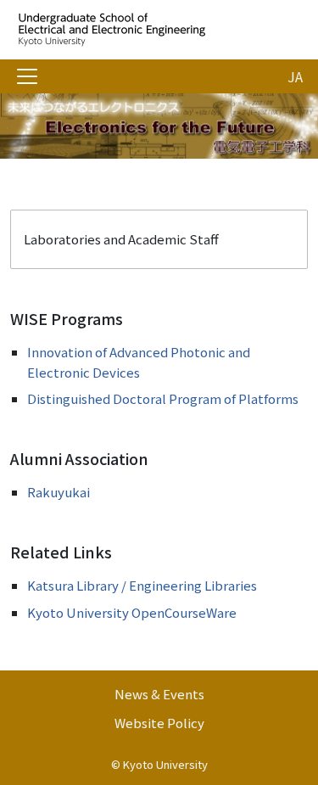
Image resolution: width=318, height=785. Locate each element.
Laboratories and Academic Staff (121, 239)
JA (295, 76)
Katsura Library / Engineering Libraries (142, 585)
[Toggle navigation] (27, 76)
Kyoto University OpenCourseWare (132, 612)
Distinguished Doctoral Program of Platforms (162, 398)
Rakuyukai (58, 492)
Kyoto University (165, 764)
